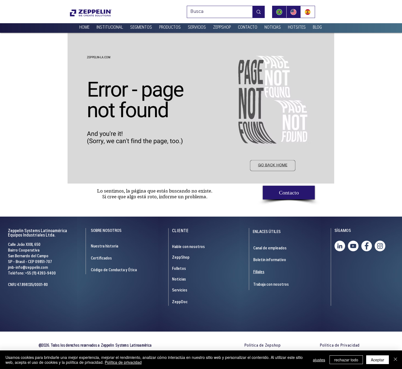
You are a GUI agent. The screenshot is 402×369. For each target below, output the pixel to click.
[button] (110, 25)
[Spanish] (308, 12)
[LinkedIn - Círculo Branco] (339, 246)
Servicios (179, 290)
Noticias (179, 280)
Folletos (179, 269)
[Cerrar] (395, 360)
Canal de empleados (270, 248)
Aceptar (377, 359)
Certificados (101, 258)
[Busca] (258, 12)
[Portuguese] (279, 12)
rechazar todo (346, 359)
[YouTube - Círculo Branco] (353, 246)
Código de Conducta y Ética (114, 270)
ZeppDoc (180, 302)
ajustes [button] (319, 359)
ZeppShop (181, 258)
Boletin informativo (269, 260)
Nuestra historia (104, 246)
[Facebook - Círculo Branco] (366, 246)
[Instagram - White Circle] (380, 246)
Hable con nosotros (188, 247)
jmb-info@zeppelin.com (28, 268)
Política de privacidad (123, 362)
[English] (293, 12)
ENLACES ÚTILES (267, 232)
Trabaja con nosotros (271, 285)
